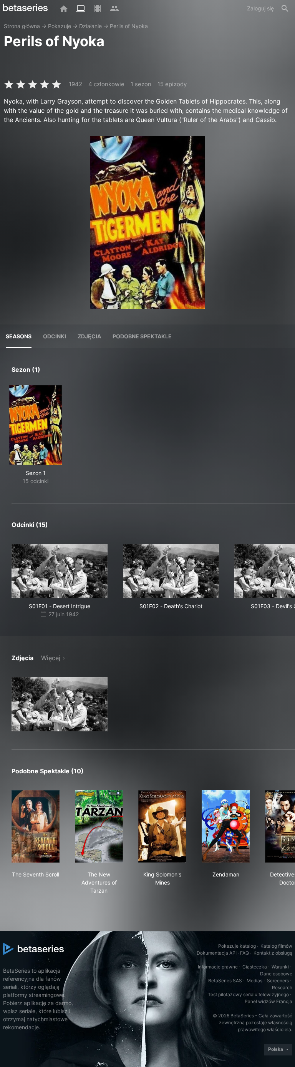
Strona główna (22, 26)
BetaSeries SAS (225, 980)
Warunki (280, 967)
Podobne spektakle (142, 336)
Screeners (278, 980)
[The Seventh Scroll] (36, 826)
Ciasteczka (254, 967)
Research (282, 987)
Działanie (90, 26)
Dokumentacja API (217, 953)
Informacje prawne (218, 967)
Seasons (18, 336)
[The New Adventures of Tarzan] (99, 826)
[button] (60, 704)
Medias (254, 980)
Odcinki (54, 336)
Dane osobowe (276, 974)
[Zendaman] (226, 826)
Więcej (50, 658)
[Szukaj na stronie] (285, 8)
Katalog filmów (276, 946)
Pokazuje (59, 26)
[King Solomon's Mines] (162, 826)
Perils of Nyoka (129, 26)
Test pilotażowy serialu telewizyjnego (248, 994)
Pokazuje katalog (237, 946)
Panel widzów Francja (268, 1001)
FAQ (244, 953)
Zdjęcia (89, 336)
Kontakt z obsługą (273, 953)
